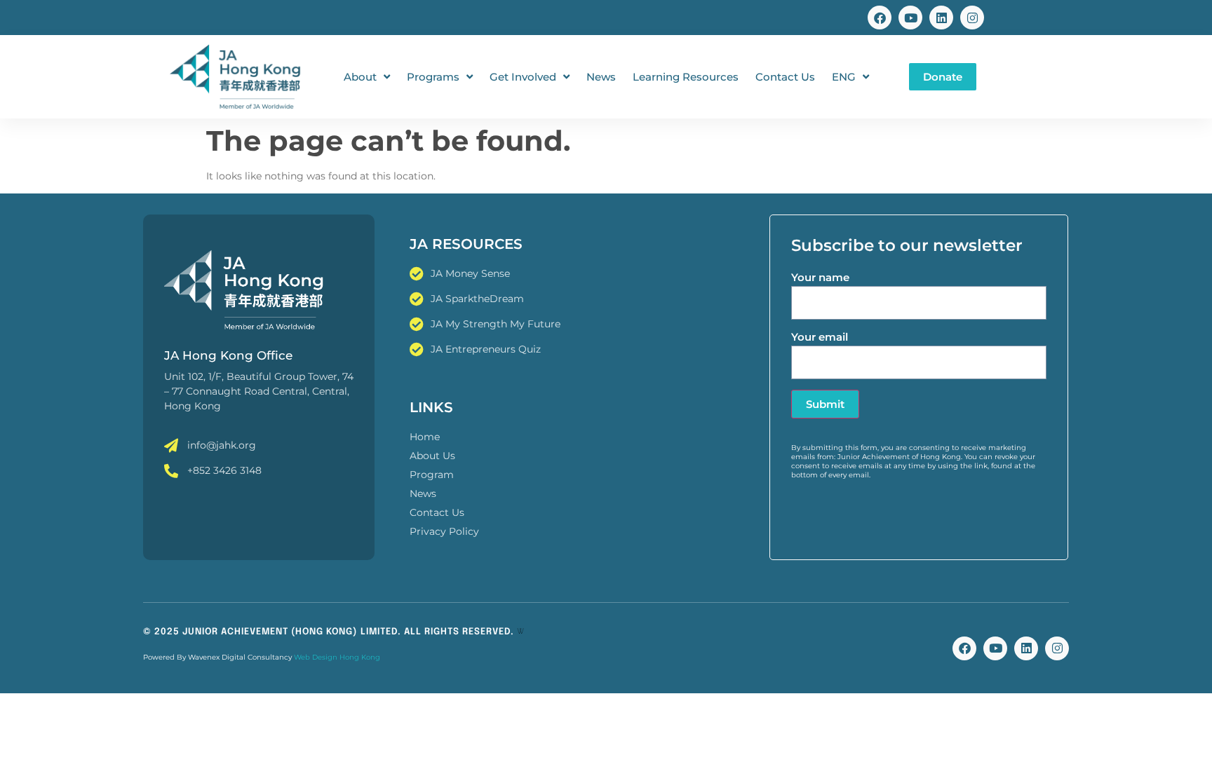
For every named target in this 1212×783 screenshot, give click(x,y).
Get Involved (523, 76)
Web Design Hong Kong (337, 657)
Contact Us (785, 76)
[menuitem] (850, 77)
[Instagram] (972, 17)
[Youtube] (910, 17)
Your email (819, 336)
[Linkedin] (941, 17)
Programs (433, 76)
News (601, 76)
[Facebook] (879, 17)
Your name (820, 277)
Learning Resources (686, 76)
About (360, 76)
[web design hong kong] (520, 631)
